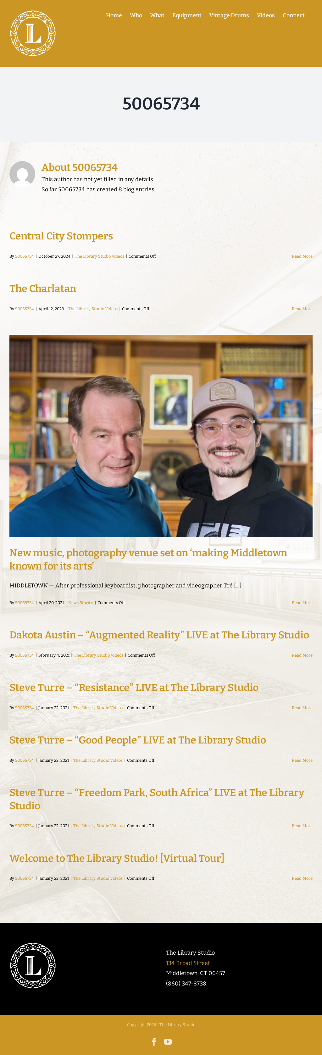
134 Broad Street (188, 963)
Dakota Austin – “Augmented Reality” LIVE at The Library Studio (159, 635)
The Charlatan (42, 289)
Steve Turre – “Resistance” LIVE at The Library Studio (133, 687)
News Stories (80, 602)
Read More (302, 256)
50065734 (24, 256)
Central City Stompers (61, 236)
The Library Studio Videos (99, 256)
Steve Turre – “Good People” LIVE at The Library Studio (137, 740)
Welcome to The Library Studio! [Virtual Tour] (117, 858)
